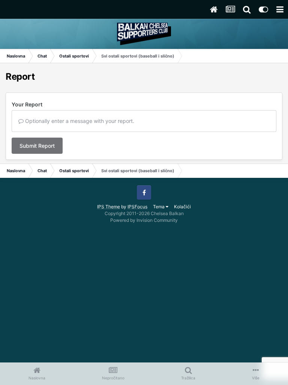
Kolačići (182, 206)
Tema (159, 206)
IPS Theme (108, 206)
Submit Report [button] (37, 145)
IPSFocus (137, 206)
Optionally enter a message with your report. (79, 121)
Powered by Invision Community (144, 220)
